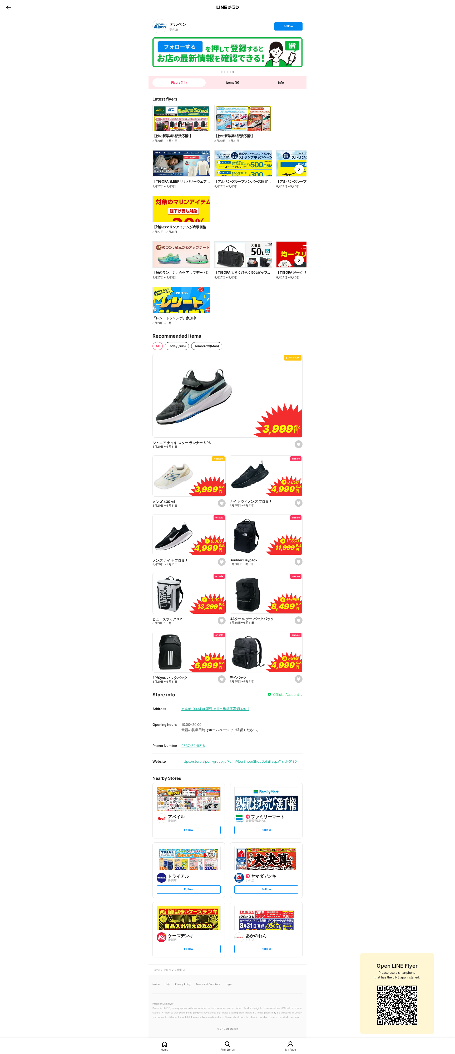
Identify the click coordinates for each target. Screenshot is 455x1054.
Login (228, 984)
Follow (288, 27)
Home (164, 1049)
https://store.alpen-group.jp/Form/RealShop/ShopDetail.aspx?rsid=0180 (239, 761)
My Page (290, 1049)
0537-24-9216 (193, 745)
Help (167, 984)
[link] (159, 26)
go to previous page (8, 7)
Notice (156, 984)
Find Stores (227, 1049)
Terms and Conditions (208, 984)
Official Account (286, 694)
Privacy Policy (183, 984)
